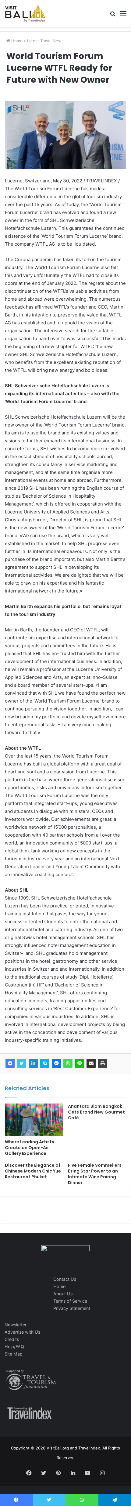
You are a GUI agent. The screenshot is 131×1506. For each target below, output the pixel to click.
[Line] (79, 1063)
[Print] (102, 1063)
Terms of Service (70, 1301)
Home (16, 40)
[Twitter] (21, 1063)
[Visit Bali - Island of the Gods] (25, 13)
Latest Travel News (45, 40)
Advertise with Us (22, 1332)
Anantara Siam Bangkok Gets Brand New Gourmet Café (96, 1112)
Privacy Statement (71, 1308)
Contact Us (64, 1279)
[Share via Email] (91, 1063)
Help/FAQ (14, 1346)
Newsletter (16, 1324)
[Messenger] (56, 1063)
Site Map (14, 1353)
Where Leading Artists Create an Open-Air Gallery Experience (29, 1147)
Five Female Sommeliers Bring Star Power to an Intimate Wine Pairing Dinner (95, 1174)
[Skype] (44, 1063)
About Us (63, 1293)
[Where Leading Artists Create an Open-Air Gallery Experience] (34, 1120)
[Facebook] (10, 1063)
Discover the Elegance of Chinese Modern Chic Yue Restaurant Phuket (33, 1171)
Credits (12, 1339)
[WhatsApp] (68, 1063)
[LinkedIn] (33, 1063)
